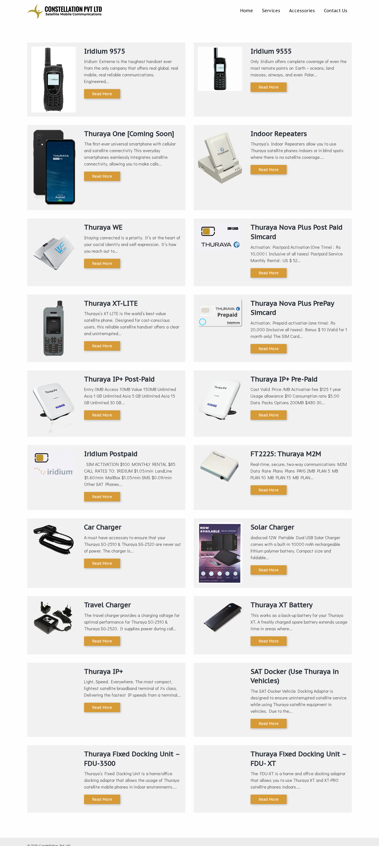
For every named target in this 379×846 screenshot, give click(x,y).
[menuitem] (246, 10)
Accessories (302, 10)
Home (246, 10)
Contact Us (335, 10)
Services (271, 10)
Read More (102, 93)
